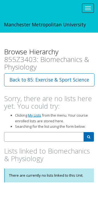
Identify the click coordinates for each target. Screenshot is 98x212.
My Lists (34, 115)
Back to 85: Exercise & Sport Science (49, 79)
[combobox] (44, 137)
